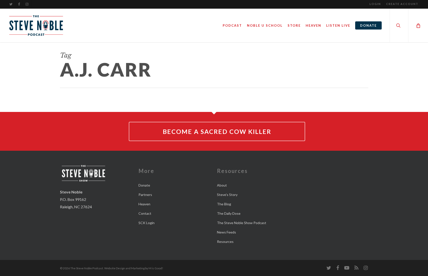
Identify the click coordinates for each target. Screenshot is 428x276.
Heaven (144, 204)
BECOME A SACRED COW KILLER (217, 131)
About (222, 185)
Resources (225, 241)
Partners (145, 194)
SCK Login (146, 223)
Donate (144, 185)
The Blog (224, 204)
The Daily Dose (229, 213)
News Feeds (226, 232)
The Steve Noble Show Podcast (241, 223)
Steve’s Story (227, 194)
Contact (144, 213)
